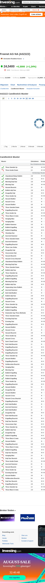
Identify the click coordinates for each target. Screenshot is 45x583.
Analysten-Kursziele (33, 89)
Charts (33, 6)
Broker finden (7, 510)
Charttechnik (4, 89)
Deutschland (26, 10)
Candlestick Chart (3, 98)
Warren (35, 10)
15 (14, 98)
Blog (3, 535)
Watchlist (16, 6)
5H (24, 98)
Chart (13, 85)
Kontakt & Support (27, 541)
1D (27, 98)
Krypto (25, 6)
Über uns (24, 535)
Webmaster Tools (8, 543)
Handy (4, 538)
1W (30, 98)
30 (17, 98)
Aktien (4, 10)
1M (33, 98)
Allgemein (4, 85)
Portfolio (5, 541)
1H (21, 98)
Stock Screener (14, 10)
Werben (24, 538)
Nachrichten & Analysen (27, 85)
